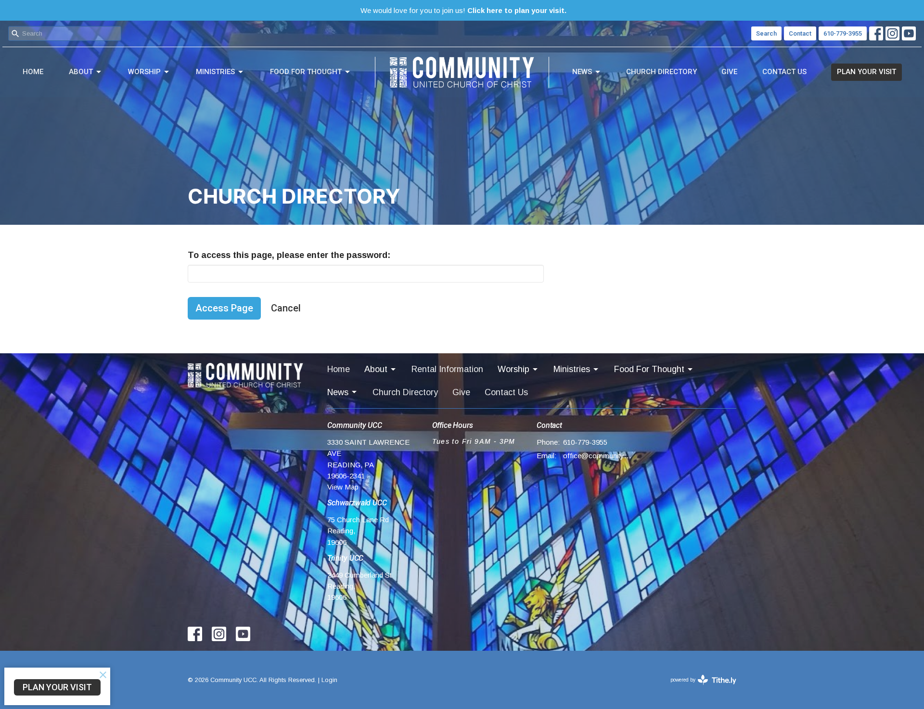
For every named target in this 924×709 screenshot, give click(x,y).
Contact (800, 33)
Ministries (215, 71)
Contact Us (784, 71)
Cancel (286, 308)
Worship (144, 71)
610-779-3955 (842, 33)
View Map (343, 487)
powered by (698, 688)
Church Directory (661, 71)
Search (766, 33)
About (81, 71)
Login (329, 679)
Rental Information (447, 369)
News (582, 71)
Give (729, 71)
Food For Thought (306, 71)
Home (33, 71)
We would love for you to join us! (463, 10)
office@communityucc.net (597, 455)
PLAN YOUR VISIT (866, 71)
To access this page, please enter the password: (289, 255)
